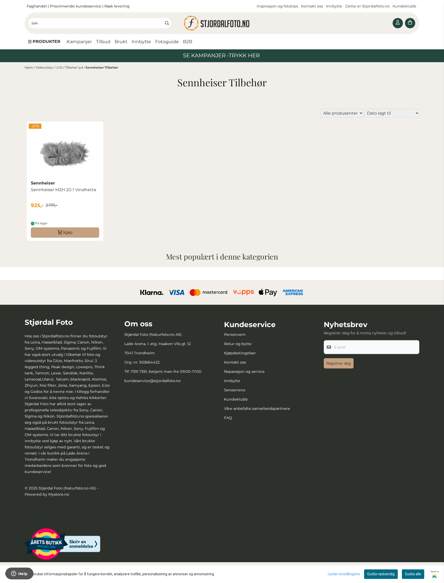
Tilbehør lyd (74, 67)
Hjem (29, 67)
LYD (59, 67)
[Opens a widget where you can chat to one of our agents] (19, 574)
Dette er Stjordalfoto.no (368, 6)
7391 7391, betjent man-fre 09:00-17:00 (166, 371)
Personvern (235, 334)
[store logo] (222, 23)
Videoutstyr (45, 67)
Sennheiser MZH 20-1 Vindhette (63, 189)
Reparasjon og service (244, 371)
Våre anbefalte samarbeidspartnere (257, 408)
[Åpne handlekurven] (410, 23)
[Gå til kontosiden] (398, 23)
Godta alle (413, 574)
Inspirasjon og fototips (277, 6)
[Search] (167, 23)
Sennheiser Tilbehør (102, 67)
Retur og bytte (238, 343)
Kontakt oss (312, 6)
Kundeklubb (405, 6)
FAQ (228, 417)
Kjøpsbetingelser (240, 353)
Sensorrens (234, 390)
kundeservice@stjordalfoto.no (152, 380)
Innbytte (334, 6)
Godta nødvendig (381, 574)
